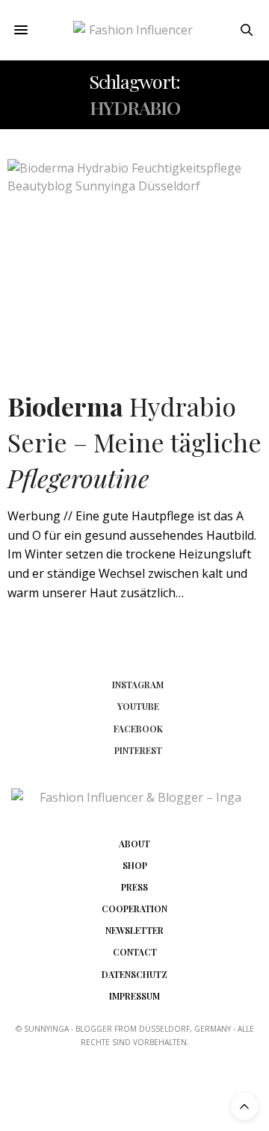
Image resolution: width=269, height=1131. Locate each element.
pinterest (138, 750)
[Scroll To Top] (244, 1106)
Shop (135, 865)
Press (134, 887)
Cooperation (134, 909)
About (134, 844)
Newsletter (134, 930)
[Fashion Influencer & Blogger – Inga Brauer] (135, 30)
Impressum (134, 996)
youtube (138, 706)
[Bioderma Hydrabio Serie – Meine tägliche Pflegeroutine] (134, 259)
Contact (135, 952)
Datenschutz (134, 974)
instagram (138, 685)
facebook (138, 729)
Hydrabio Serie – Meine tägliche (134, 441)
